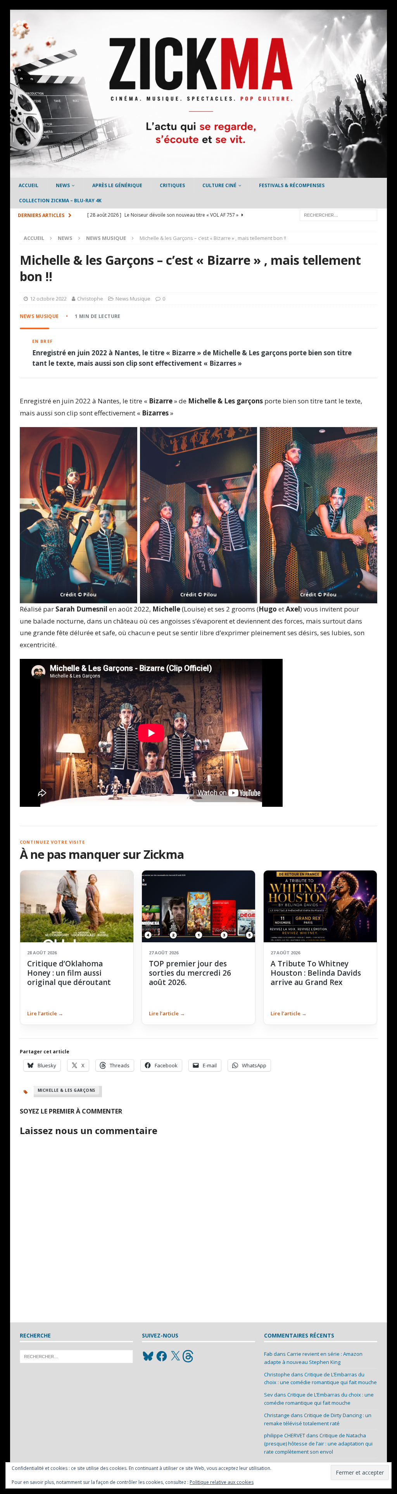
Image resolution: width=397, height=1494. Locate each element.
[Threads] (189, 1356)
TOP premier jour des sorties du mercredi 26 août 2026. (190, 973)
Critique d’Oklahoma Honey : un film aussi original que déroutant (69, 973)
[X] (175, 1356)
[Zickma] (198, 173)
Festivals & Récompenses (292, 185)
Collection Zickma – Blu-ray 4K (60, 200)
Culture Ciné (219, 185)
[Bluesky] (148, 1356)
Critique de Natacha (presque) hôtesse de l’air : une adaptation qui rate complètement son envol (318, 1443)
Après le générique (117, 185)
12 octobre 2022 (48, 298)
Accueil (28, 185)
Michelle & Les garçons (66, 1090)
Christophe (90, 298)
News (63, 185)
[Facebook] (161, 1356)
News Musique (133, 298)
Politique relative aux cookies (222, 1482)
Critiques (172, 185)
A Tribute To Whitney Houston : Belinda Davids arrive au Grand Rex (316, 973)
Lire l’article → (45, 1013)
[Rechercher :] (338, 214)
